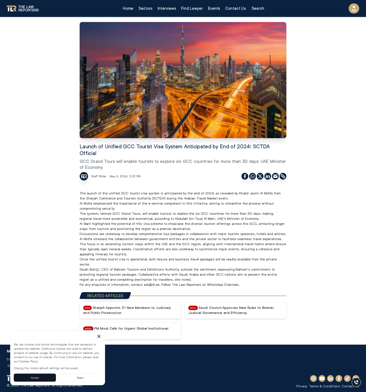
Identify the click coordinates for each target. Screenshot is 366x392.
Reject (80, 377)
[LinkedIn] (330, 378)
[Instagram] (313, 378)
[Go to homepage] (23, 8)
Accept (35, 377)
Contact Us (235, 8)
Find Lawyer (192, 8)
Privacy (301, 386)
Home (128, 8)
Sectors (145, 8)
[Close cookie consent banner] (98, 336)
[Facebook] (339, 378)
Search (258, 8)
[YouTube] (322, 378)
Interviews (167, 8)
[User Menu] (354, 8)
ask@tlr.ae (152, 284)
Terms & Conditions (324, 386)
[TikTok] (347, 378)
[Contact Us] (356, 382)
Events (214, 8)
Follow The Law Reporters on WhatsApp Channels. (201, 284)
